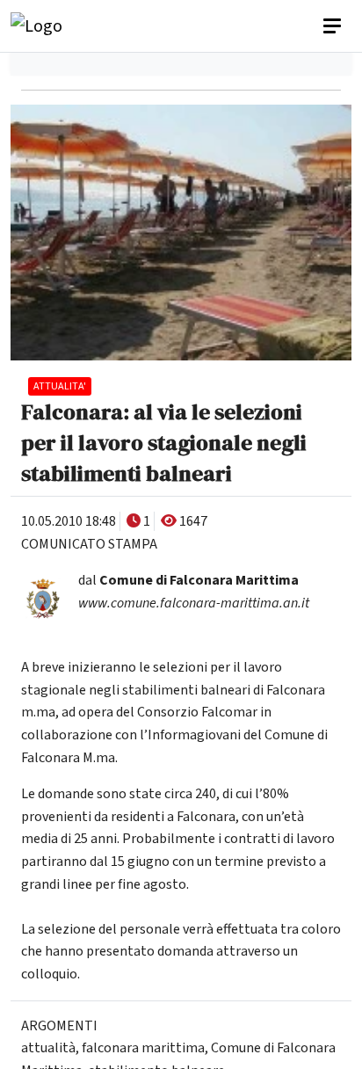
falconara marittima (143, 1048)
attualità (48, 1048)
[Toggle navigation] (333, 26)
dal (188, 580)
